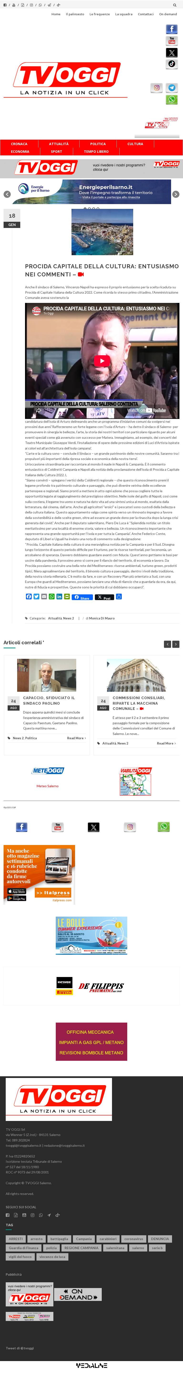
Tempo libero (96, 151)
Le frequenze (100, 14)
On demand (168, 14)
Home (56, 14)
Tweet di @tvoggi (20, 1348)
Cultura (135, 144)
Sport (56, 151)
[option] (91, 192)
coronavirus (133, 1239)
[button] (7, 194)
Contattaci (146, 14)
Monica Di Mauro (102, 618)
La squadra (123, 14)
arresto (36, 1239)
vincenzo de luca (52, 1257)
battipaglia (59, 1239)
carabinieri (108, 1239)
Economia (20, 151)
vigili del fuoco (20, 1257)
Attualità (59, 144)
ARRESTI (16, 1239)
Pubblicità (14, 1274)
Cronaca (19, 144)
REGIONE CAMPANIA (81, 1248)
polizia (51, 1248)
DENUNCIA (160, 1239)
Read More (75, 738)
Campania (84, 1239)
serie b (157, 1248)
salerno (138, 1248)
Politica (98, 144)
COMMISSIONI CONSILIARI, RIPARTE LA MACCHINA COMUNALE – (139, 703)
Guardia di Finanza (23, 1248)
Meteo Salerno (48, 786)
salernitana (115, 1248)
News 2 (68, 618)
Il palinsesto (75, 14)
